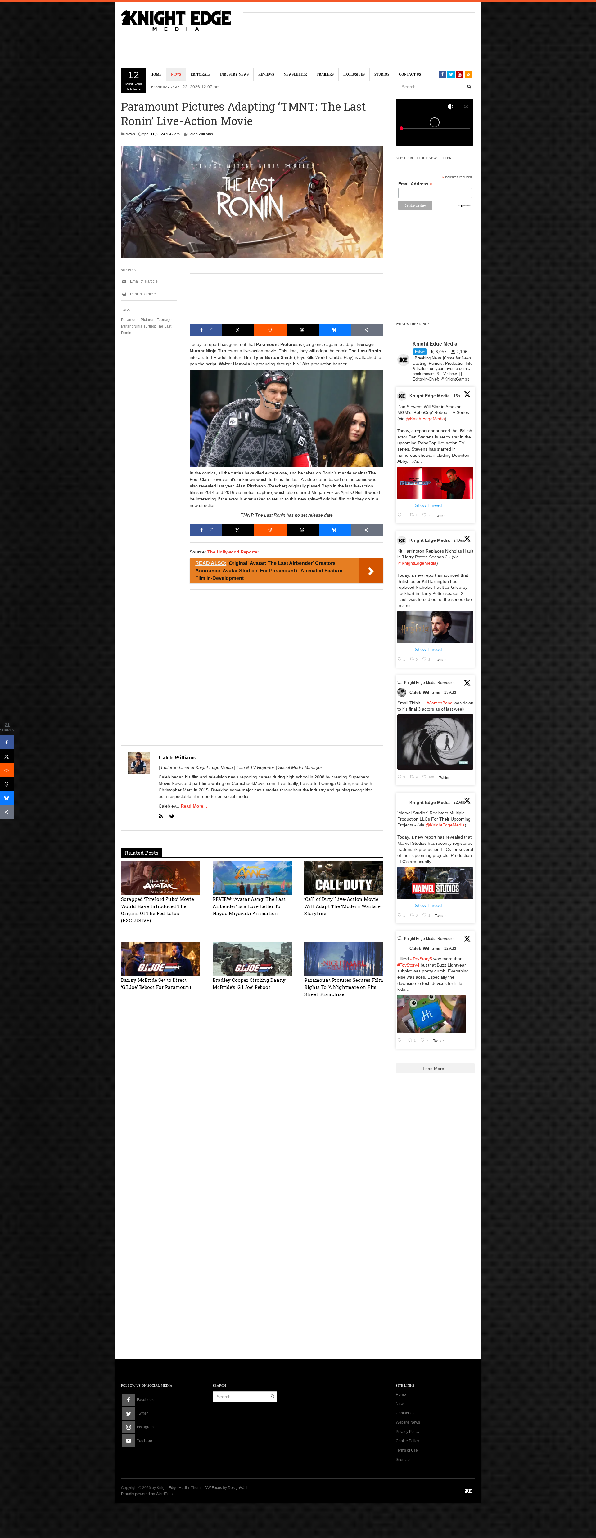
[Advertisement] (359, 33)
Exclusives (354, 74)
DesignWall (237, 1488)
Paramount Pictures (137, 320)
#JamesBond (440, 702)
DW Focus (213, 1488)
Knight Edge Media (429, 395)
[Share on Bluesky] (335, 330)
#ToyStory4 (408, 965)
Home (156, 74)
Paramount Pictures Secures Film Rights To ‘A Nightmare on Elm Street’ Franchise (343, 987)
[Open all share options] (367, 330)
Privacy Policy (407, 1432)
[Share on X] (238, 330)
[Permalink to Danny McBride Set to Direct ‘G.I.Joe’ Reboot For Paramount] (160, 958)
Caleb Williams (200, 134)
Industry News (234, 74)
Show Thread (428, 505)
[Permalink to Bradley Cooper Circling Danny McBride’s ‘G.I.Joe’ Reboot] (252, 958)
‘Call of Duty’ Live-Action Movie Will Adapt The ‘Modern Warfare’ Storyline (343, 906)
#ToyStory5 (421, 958)
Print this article (142, 294)
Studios (381, 74)
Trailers (325, 74)
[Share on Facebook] (7, 742)
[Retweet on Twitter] (399, 682)
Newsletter (295, 74)
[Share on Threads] (303, 330)
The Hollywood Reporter (233, 551)
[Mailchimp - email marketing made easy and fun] (463, 205)
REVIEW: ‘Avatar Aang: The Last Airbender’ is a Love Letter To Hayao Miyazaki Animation (249, 906)
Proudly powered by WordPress (147, 1494)
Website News (408, 1422)
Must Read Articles (133, 80)
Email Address (415, 184)
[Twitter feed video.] (435, 742)
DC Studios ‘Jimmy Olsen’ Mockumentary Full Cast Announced (251, 87)
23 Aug (450, 692)
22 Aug (460, 802)
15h (457, 396)
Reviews (266, 74)
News (176, 74)
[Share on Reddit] (270, 330)
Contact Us (410, 74)
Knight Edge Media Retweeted (430, 683)
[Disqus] (252, 1099)
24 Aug (460, 540)
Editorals (200, 74)
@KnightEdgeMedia (425, 418)
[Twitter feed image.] (435, 483)
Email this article (143, 281)
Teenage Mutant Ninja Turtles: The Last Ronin (146, 326)
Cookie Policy (407, 1441)
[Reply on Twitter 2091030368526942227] (401, 1040)
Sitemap (403, 1459)
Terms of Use (407, 1450)
